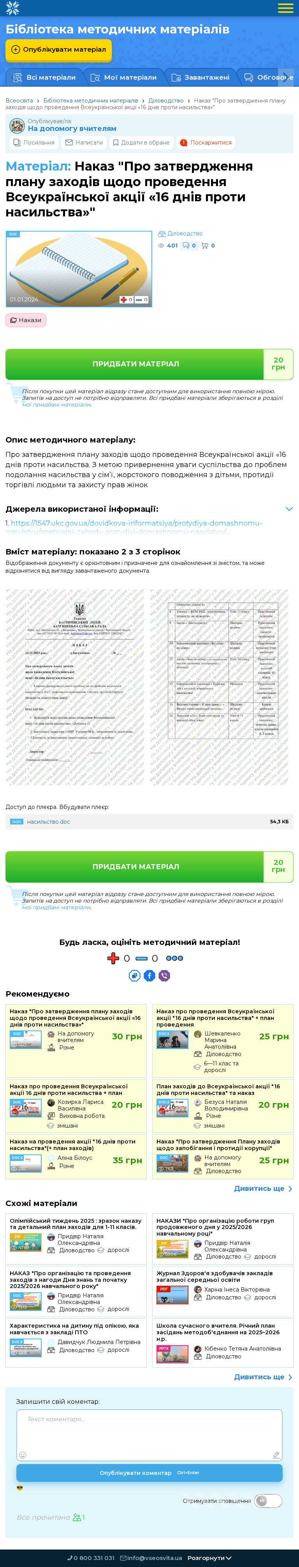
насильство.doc (48, 821)
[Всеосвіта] (12, 8)
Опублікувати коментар (149, 1472)
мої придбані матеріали (56, 404)
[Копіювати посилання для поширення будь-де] (135, 975)
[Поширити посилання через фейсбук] (149, 975)
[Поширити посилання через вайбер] (164, 975)
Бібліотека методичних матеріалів (90, 100)
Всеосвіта (19, 100)
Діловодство (166, 100)
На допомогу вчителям (72, 129)
